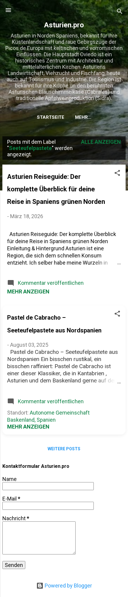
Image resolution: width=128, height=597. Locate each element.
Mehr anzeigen (28, 291)
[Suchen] (119, 12)
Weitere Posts (64, 448)
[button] (117, 173)
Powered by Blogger (67, 585)
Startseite (50, 117)
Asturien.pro (64, 25)
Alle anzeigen (101, 142)
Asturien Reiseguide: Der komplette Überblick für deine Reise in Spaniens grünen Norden (56, 189)
